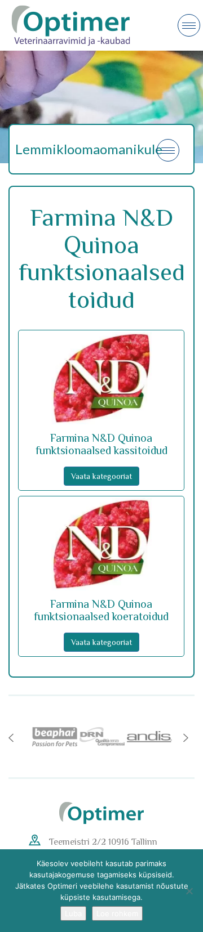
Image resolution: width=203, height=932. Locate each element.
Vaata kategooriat (101, 476)
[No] (189, 891)
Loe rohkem (117, 913)
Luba (73, 913)
